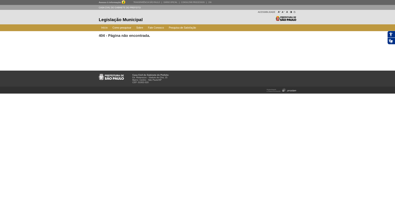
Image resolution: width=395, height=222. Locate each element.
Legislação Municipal (121, 19)
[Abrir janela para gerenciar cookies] (294, 11)
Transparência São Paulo (146, 2)
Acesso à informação (110, 2)
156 (210, 2)
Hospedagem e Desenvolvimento (281, 89)
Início (104, 27)
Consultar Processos (193, 2)
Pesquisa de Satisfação (182, 27)
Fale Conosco (156, 27)
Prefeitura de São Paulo (286, 20)
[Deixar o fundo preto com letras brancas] (290, 11)
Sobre (139, 27)
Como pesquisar (121, 27)
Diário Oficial (170, 2)
